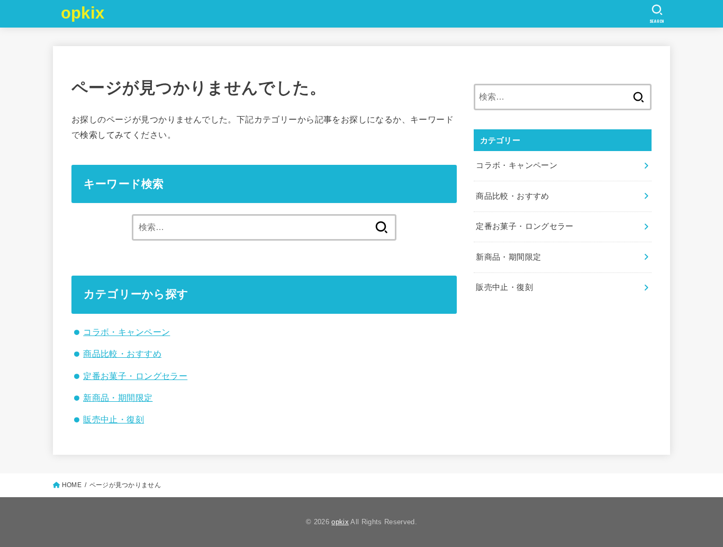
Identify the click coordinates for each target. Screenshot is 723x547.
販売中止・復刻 (113, 419)
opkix (83, 13)
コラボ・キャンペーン (126, 332)
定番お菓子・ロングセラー (135, 376)
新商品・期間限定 (117, 397)
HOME (72, 485)
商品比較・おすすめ (122, 353)
